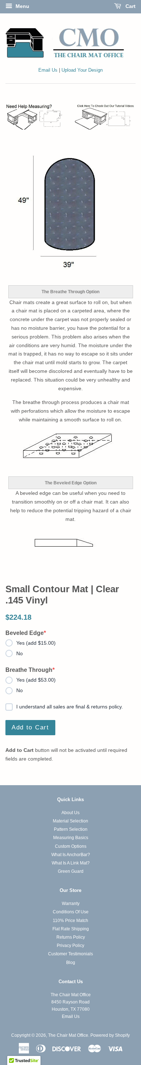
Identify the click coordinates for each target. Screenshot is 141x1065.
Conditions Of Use (71, 911)
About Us (70, 812)
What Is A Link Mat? (71, 863)
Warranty (71, 903)
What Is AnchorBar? (70, 854)
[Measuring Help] (70, 117)
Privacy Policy (70, 945)
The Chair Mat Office (68, 1035)
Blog (70, 962)
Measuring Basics (70, 837)
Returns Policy (70, 937)
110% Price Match (70, 920)
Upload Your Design (82, 70)
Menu (21, 6)
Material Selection (70, 821)
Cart (130, 6)
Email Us (47, 70)
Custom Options (70, 846)
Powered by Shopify (110, 1035)
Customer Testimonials (70, 953)
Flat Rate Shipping (70, 928)
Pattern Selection (70, 829)
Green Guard (71, 871)
